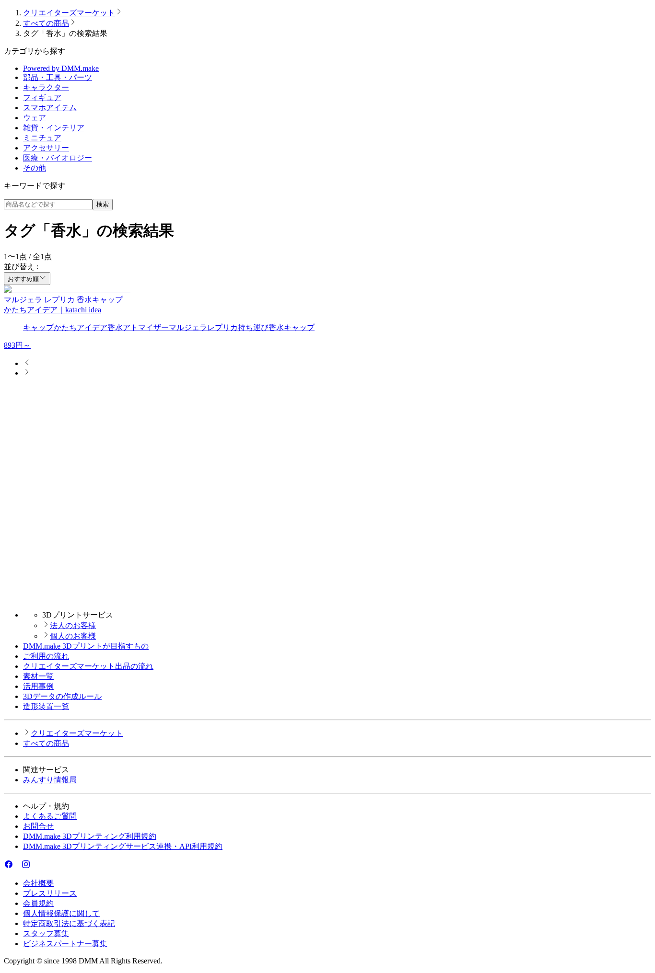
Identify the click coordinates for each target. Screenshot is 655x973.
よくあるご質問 (50, 816)
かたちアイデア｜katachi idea (52, 310)
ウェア (34, 118)
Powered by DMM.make (61, 68)
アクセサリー (46, 148)
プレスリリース (50, 893)
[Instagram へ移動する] (26, 866)
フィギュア (42, 97)
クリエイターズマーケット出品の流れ (88, 666)
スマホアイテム (50, 107)
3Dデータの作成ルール (62, 696)
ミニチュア (42, 138)
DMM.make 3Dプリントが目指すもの (86, 646)
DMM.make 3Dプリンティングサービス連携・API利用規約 (122, 846)
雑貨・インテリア (53, 128)
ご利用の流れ (46, 656)
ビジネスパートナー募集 (65, 943)
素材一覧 (38, 676)
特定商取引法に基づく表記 (69, 923)
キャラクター (46, 87)
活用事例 (38, 686)
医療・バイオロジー (57, 158)
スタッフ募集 (46, 933)
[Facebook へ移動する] (8, 866)
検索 (102, 204)
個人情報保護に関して (61, 913)
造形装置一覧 (46, 706)
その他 (34, 168)
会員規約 (38, 903)
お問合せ (38, 826)
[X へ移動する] (17, 866)
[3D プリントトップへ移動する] (327, 598)
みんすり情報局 (50, 780)
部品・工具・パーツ (57, 77)
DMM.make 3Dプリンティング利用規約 (89, 836)
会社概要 (38, 883)
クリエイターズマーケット (69, 13)
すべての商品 (46, 23)
